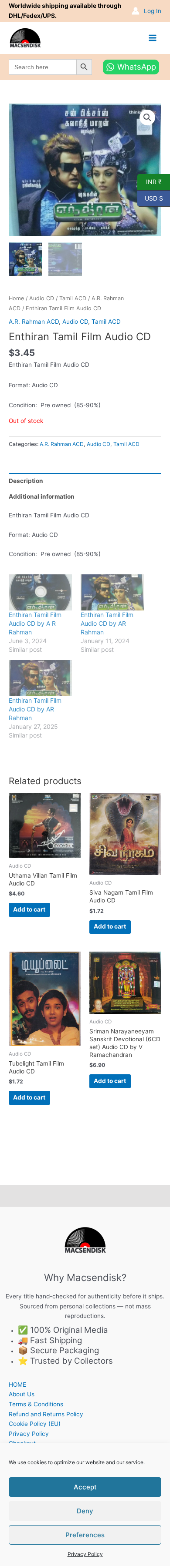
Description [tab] (26, 480)
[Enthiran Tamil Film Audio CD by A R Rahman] (40, 592)
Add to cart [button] (29, 909)
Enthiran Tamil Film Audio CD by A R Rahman (35, 623)
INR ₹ (149, 181)
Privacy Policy (85, 1554)
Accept (85, 1487)
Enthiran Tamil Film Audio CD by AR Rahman (107, 623)
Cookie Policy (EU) (35, 1423)
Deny (85, 1511)
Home (16, 298)
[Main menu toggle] (152, 37)
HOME (17, 1384)
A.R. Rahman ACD (34, 321)
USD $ (150, 197)
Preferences (85, 1535)
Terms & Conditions (36, 1404)
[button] (147, 117)
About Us (21, 1394)
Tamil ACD (72, 298)
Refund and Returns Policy (46, 1414)
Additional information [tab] (42, 496)
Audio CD (41, 298)
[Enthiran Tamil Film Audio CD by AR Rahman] (112, 592)
